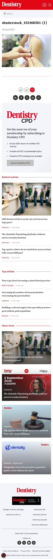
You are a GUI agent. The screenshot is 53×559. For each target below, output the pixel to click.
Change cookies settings (13, 509)
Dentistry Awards (40, 519)
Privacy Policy (25, 551)
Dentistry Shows (40, 514)
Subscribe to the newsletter (26, 533)
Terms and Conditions (11, 551)
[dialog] (3, 555)
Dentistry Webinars (40, 524)
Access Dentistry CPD (20, 163)
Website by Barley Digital (41, 551)
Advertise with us (13, 514)
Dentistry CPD (39, 509)
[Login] (44, 5)
